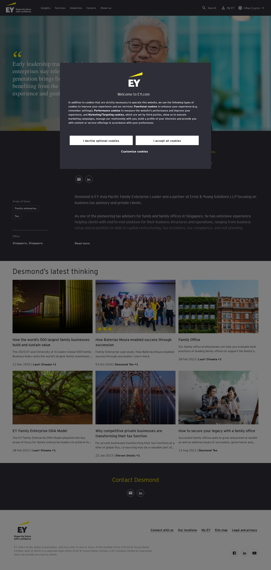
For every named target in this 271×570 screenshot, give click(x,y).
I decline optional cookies (101, 140)
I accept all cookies (167, 140)
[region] (135, 116)
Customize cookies (134, 151)
